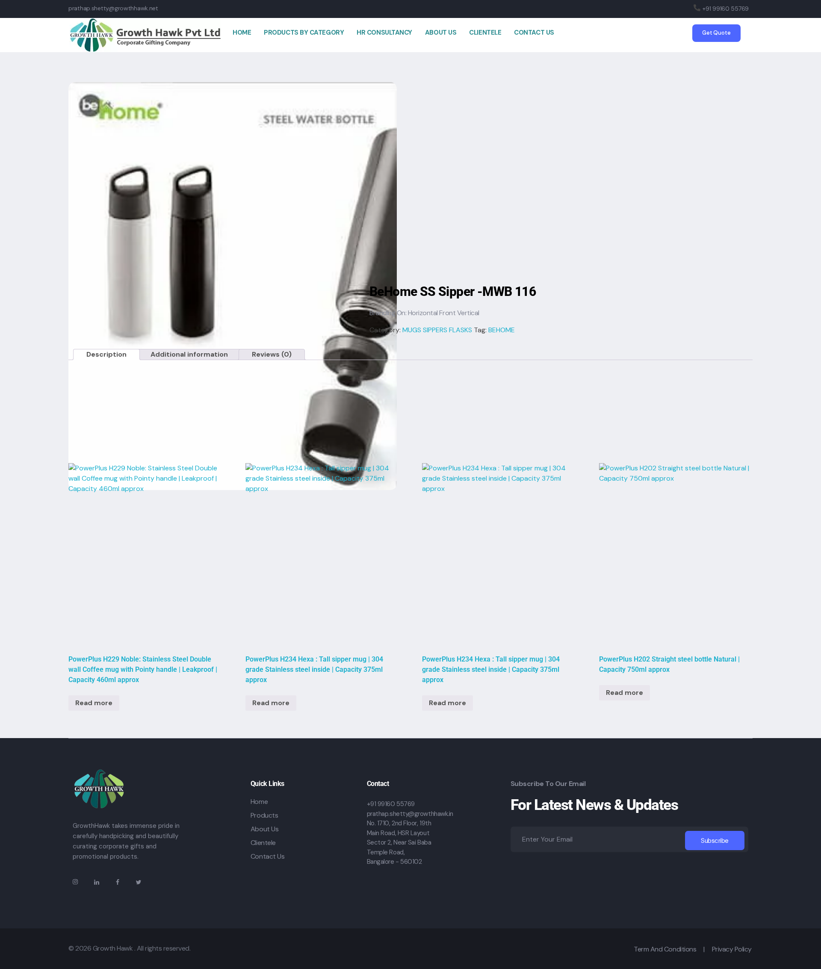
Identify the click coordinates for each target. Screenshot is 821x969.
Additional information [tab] (189, 354)
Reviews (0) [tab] (272, 354)
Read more (93, 702)
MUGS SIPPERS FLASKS (437, 329)
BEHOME (501, 329)
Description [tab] (106, 354)
